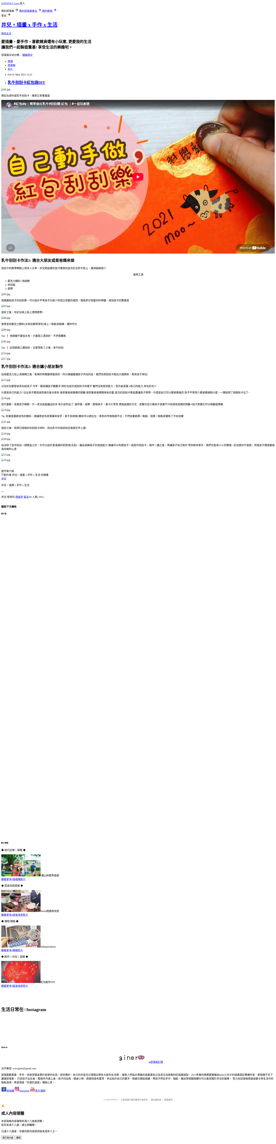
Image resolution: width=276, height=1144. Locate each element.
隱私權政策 (156, 1100)
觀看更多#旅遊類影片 (13, 879)
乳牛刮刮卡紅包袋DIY (26, 82)
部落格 (11, 65)
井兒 (3, 478)
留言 (26, 497)
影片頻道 (40, 1090)
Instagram (24, 1090)
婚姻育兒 (27, 55)
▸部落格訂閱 (156, 1062)
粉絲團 (10, 1090)
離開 (18, 1137)
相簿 (10, 61)
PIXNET (114, 1100)
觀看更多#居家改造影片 (14, 915)
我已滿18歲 (8, 1137)
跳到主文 (6, 33)
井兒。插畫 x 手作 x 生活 (29, 25)
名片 (10, 69)
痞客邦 (19, 497)
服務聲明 (168, 1100)
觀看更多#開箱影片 (12, 950)
